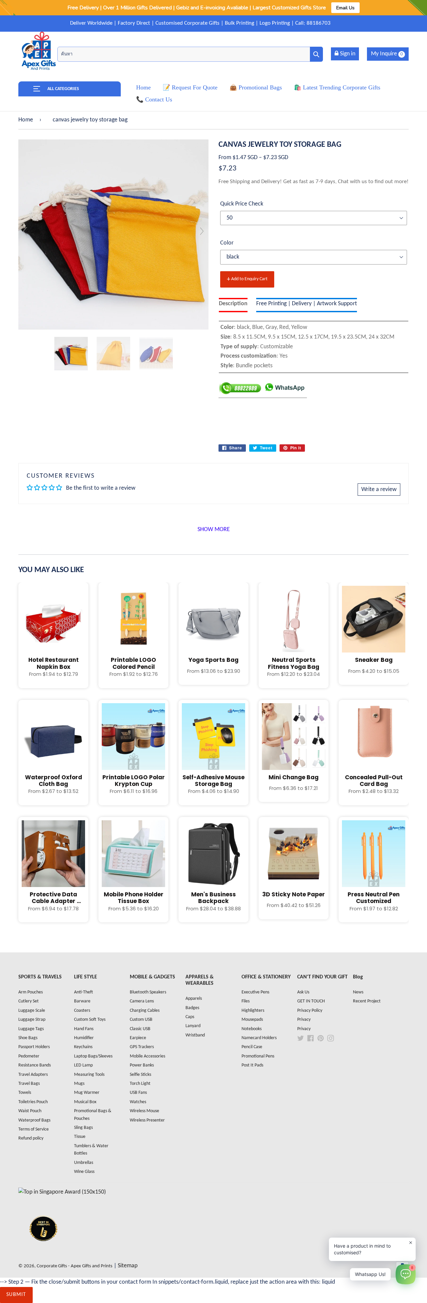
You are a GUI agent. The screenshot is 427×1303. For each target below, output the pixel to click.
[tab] (233, 305)
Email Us (345, 7)
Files (246, 1001)
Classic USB (140, 1028)
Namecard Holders (259, 1037)
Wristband (195, 1035)
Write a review (379, 489)
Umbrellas (83, 1162)
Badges (192, 1007)
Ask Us (303, 992)
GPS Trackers (142, 1046)
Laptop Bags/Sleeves (93, 1056)
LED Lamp (83, 1065)
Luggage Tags (31, 1028)
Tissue (79, 1136)
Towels (24, 1092)
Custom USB (141, 1019)
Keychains (83, 1046)
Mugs (79, 1083)
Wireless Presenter (147, 1120)
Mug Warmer (86, 1092)
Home (25, 120)
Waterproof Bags (34, 1120)
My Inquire (387, 54)
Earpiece (138, 1037)
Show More (213, 529)
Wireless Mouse (144, 1111)
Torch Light (140, 1083)
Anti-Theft (83, 992)
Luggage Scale (31, 1010)
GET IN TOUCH (311, 1001)
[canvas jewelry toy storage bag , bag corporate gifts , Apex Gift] (71, 353)
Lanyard (192, 1025)
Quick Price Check (241, 204)
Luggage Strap (31, 1019)
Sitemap (127, 1266)
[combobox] (190, 54)
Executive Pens (255, 992)
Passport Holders (34, 1046)
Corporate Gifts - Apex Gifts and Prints (74, 1266)
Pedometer (28, 1056)
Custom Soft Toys (89, 1019)
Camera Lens (142, 1001)
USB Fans (138, 1092)
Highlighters (253, 1010)
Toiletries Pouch (33, 1102)
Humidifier (84, 1037)
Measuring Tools (89, 1074)
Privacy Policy (309, 1010)
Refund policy (30, 1138)
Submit (16, 1294)
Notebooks (252, 1028)
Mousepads (252, 1019)
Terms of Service (33, 1129)
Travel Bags (29, 1083)
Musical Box (85, 1102)
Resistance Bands (34, 1065)
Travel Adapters (33, 1074)
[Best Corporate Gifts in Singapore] (43, 1250)
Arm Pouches (30, 992)
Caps (189, 1016)
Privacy (304, 1019)
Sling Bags (83, 1127)
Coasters (82, 1010)
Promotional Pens (258, 1056)
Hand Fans (83, 1028)
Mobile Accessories (147, 1056)
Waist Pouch (29, 1111)
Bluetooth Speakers (148, 992)
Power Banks (142, 1065)
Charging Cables (144, 1010)
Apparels (193, 998)
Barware (82, 1001)
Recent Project (367, 1001)
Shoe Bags (27, 1037)
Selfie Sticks (140, 1074)
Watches (138, 1102)
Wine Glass (84, 1171)
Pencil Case (252, 1046)
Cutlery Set (28, 1001)
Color (227, 243)
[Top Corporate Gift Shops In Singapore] (62, 1192)
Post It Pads (252, 1065)
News (358, 992)
